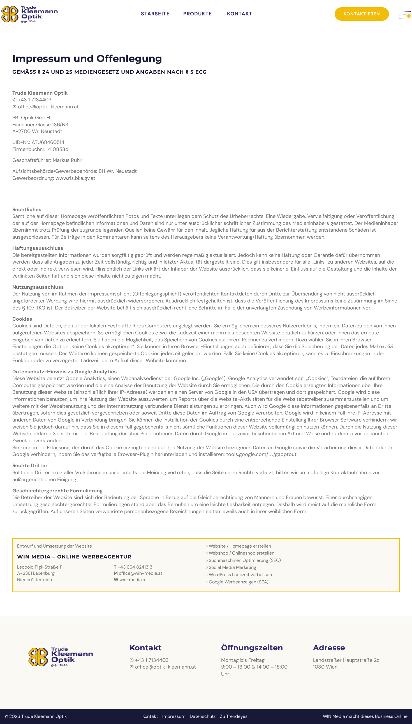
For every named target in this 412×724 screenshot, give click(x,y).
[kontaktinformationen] (405, 15)
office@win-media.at (140, 573)
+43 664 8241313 (135, 567)
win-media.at (133, 579)
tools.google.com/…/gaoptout (261, 454)
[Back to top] (402, 714)
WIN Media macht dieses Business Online (365, 716)
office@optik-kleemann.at (48, 107)
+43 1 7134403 (35, 100)
